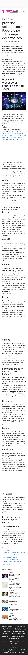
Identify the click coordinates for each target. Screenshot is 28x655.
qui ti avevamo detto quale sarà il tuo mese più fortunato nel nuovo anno (14, 137)
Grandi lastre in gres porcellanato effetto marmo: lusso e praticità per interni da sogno (15, 586)
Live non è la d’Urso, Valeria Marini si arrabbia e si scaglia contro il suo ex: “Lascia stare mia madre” (14, 555)
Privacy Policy (14, 652)
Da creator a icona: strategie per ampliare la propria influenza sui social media (15, 610)
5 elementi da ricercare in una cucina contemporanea (13, 602)
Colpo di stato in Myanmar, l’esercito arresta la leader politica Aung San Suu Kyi (12, 562)
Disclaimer (21, 652)
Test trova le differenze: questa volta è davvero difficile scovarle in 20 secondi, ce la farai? (15, 618)
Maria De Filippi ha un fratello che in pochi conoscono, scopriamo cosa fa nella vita (14, 576)
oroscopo (7, 550)
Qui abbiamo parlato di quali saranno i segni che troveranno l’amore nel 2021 (12, 133)
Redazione (6, 652)
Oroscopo (7, 548)
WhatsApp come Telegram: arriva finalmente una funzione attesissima (14, 594)
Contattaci (14, 643)
